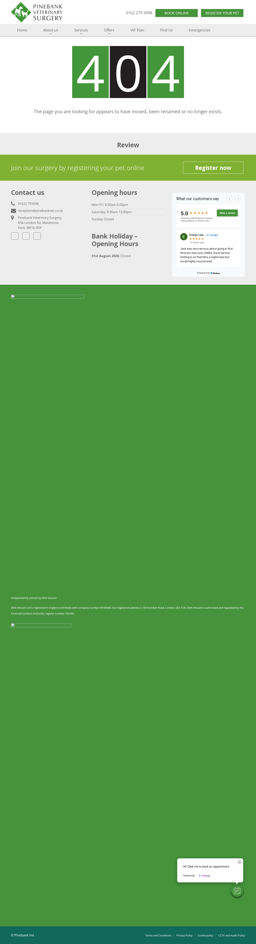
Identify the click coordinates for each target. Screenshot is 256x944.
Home (22, 30)
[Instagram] (26, 236)
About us (50, 30)
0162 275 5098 (139, 12)
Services (81, 30)
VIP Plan (137, 30)
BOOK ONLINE (176, 13)
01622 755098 (28, 203)
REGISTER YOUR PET (222, 13)
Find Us (166, 30)
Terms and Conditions (158, 935)
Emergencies (199, 30)
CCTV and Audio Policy (231, 935)
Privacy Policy (184, 935)
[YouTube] (37, 236)
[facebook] (14, 236)
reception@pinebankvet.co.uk (40, 210)
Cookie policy (205, 935)
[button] (237, 891)
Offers (109, 30)
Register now (213, 167)
